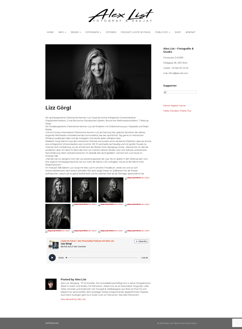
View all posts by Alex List (73, 299)
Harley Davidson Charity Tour (177, 111)
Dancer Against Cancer (174, 105)
